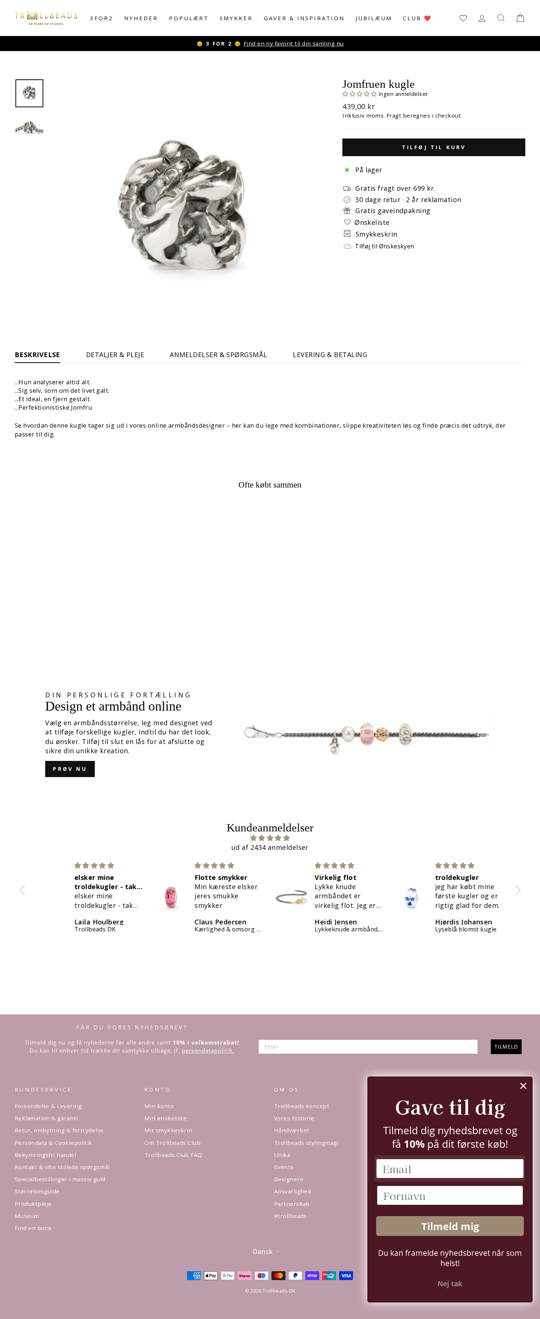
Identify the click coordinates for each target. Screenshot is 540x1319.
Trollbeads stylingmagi (306, 1142)
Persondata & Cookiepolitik (53, 1142)
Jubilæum (374, 18)
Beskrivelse (37, 354)
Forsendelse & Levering (48, 1106)
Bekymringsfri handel (45, 1154)
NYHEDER (141, 18)
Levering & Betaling (330, 354)
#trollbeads (290, 1215)
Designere (288, 1179)
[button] (360, 93)
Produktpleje (33, 1203)
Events (284, 1167)
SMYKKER (236, 18)
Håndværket (291, 1130)
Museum (27, 1215)
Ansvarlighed (292, 1191)
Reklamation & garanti (46, 1118)
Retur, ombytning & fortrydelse (59, 1130)
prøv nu (70, 768)
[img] (270, 837)
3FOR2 (101, 18)
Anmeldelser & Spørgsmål (218, 354)
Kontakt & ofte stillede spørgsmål (62, 1167)
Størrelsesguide (37, 1191)
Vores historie (294, 1118)
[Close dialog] (523, 1085)
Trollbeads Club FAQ (173, 1154)
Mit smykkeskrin (168, 1130)
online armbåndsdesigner (186, 425)
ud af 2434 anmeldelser (270, 847)
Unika (282, 1154)
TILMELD (506, 1046)
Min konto (159, 1106)
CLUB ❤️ (417, 18)
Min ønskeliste (165, 1118)
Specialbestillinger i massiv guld (60, 1179)
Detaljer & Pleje (115, 354)
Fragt (393, 115)
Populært (189, 18)
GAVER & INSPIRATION (304, 18)
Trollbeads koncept (301, 1106)
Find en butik (33, 1228)
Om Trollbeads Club (172, 1142)
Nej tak (450, 1284)
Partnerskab (292, 1203)
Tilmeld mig (450, 1226)
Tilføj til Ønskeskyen (384, 246)
